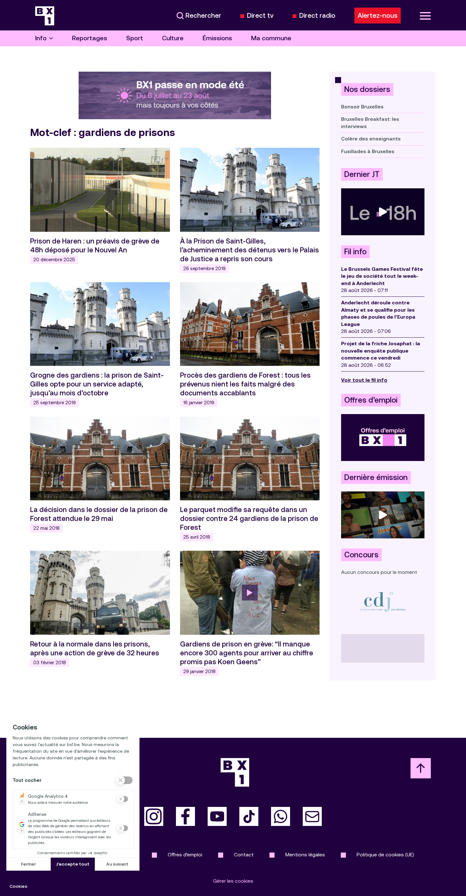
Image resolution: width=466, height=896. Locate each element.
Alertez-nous (378, 15)
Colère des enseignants (371, 138)
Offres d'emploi (185, 854)
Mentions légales (305, 854)
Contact (244, 854)
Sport (134, 38)
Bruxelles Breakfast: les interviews (370, 122)
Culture (173, 38)
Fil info (355, 251)
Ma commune (271, 38)
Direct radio (317, 15)
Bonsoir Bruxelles (362, 106)
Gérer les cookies (233, 881)
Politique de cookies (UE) (385, 854)
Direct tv (260, 15)
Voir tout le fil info (364, 380)
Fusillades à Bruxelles (367, 151)
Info (41, 38)
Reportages (89, 38)
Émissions (217, 38)
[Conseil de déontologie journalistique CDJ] (383, 601)
